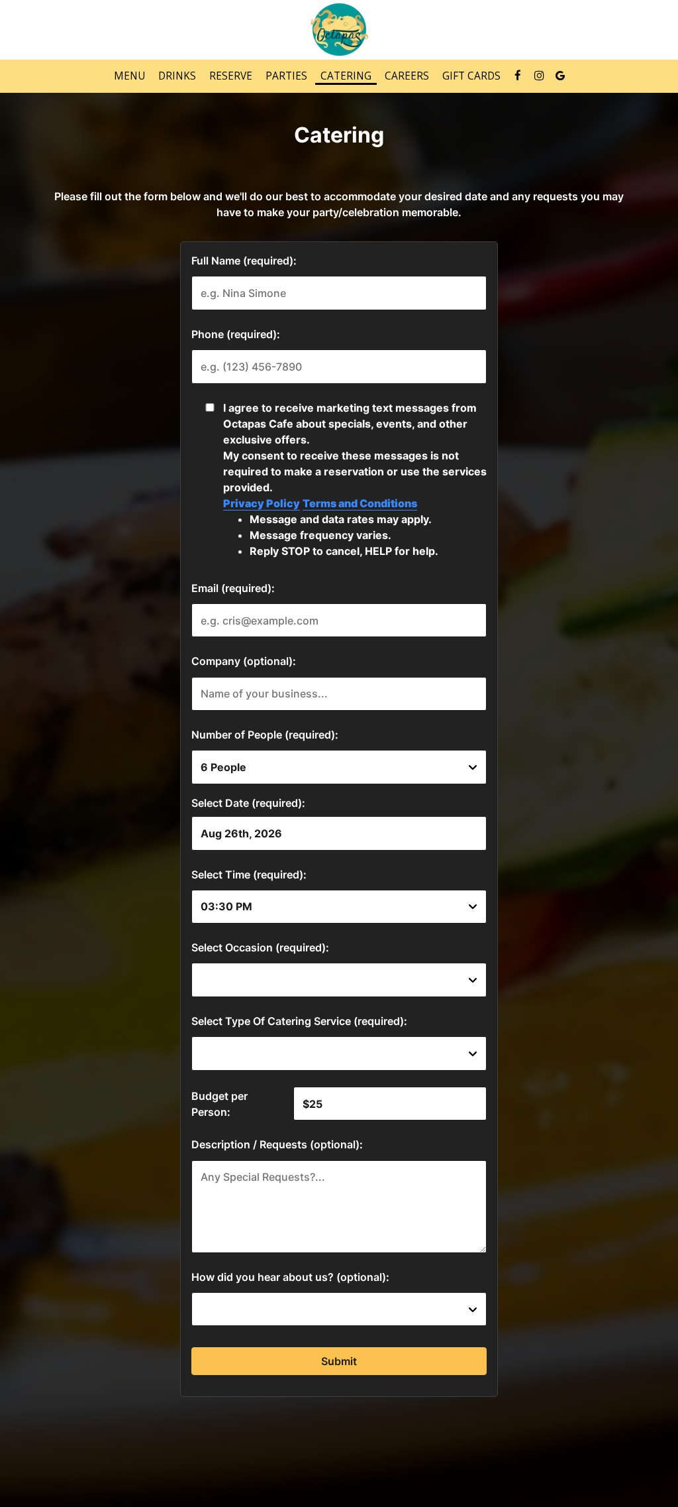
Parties (286, 76)
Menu (129, 76)
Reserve (230, 76)
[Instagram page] (539, 75)
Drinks (177, 76)
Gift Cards (471, 76)
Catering (345, 76)
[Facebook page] (517, 75)
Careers (407, 76)
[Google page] (560, 75)
